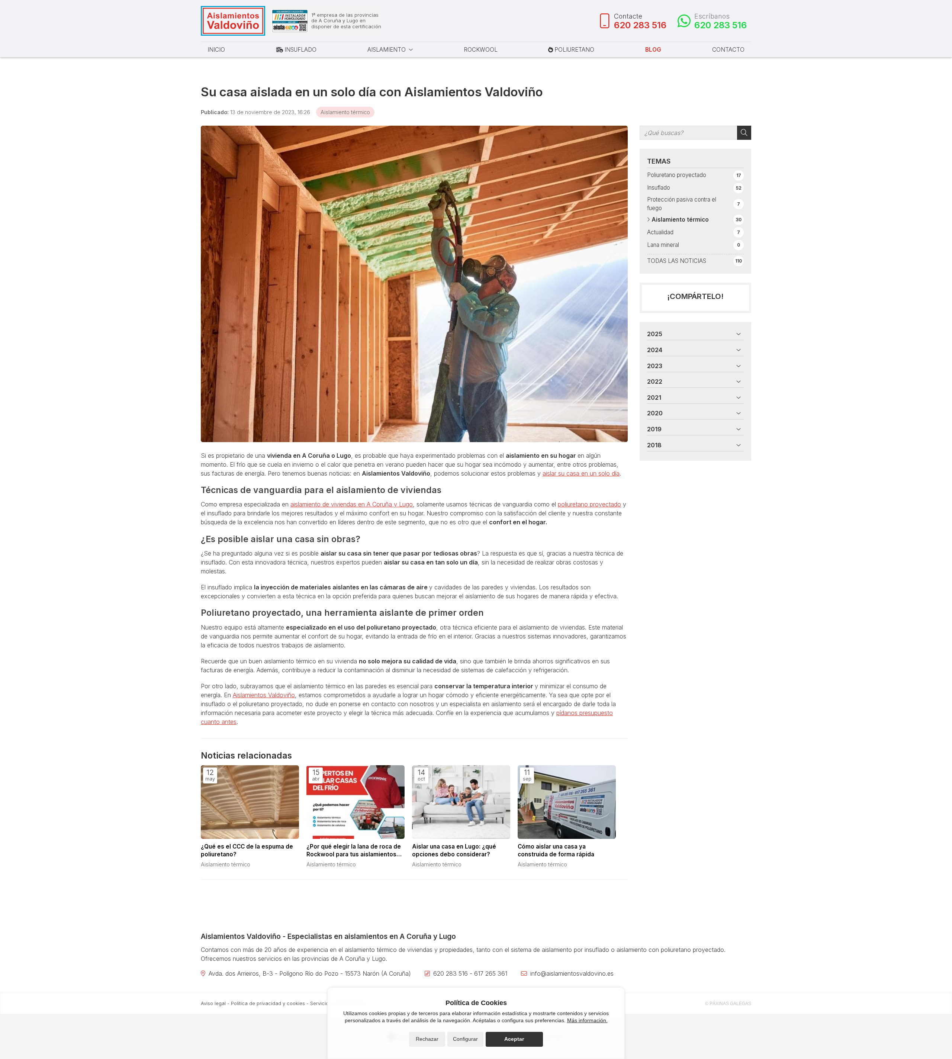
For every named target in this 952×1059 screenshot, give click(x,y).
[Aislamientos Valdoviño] (233, 21)
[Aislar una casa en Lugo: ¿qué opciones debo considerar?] (461, 802)
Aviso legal (213, 1003)
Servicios (320, 1003)
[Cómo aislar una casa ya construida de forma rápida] (567, 802)
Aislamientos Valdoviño (264, 695)
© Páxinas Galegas (728, 1003)
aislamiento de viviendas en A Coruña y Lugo (351, 504)
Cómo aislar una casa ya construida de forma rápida (556, 850)
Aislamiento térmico (345, 112)
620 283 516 (450, 973)
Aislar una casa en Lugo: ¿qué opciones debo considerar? (454, 850)
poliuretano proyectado (589, 504)
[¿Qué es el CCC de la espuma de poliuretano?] (250, 802)
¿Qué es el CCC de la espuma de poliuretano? (247, 850)
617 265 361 (490, 973)
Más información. (587, 1020)
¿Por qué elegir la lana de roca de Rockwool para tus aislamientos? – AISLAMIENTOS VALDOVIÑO (355, 851)
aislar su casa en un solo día (581, 473)
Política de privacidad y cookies (268, 1003)
